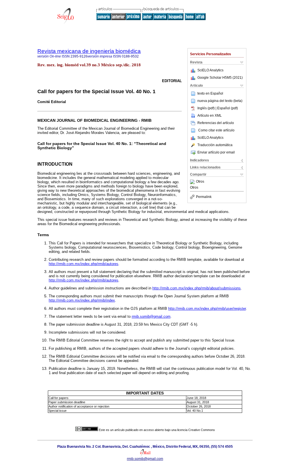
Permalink (204, 197)
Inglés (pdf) (206, 108)
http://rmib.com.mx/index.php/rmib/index (82, 300)
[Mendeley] (193, 182)
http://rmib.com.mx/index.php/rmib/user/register (207, 308)
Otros (200, 182)
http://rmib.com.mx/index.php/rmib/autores (83, 264)
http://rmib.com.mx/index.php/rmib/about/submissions (196, 288)
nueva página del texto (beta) (219, 101)
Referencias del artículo (215, 123)
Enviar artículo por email (216, 152)
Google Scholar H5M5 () (220, 78)
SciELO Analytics (210, 70)
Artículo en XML (209, 116)
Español (216, 93)
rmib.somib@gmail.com (151, 316)
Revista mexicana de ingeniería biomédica (89, 51)
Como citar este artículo (216, 130)
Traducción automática (215, 145)
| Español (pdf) (227, 108)
